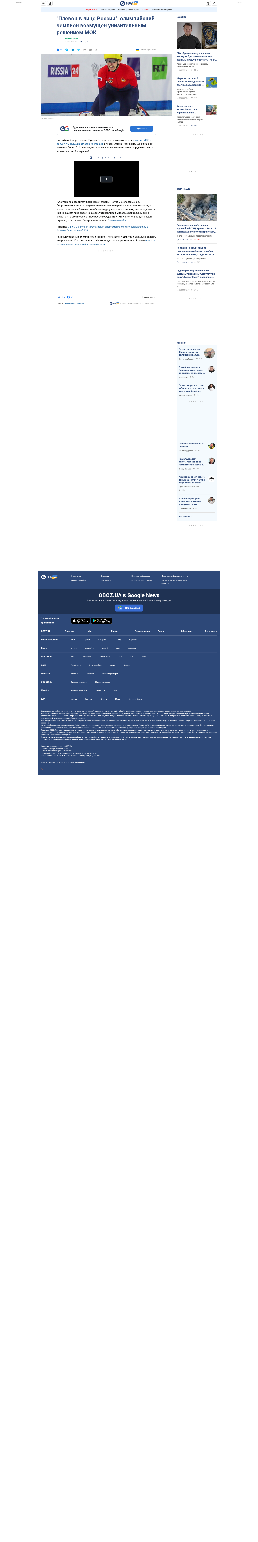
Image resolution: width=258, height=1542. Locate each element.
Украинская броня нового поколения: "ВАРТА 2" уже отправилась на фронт (192, 480)
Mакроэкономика (102, 682)
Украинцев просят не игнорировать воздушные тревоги (192, 65)
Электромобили (95, 665)
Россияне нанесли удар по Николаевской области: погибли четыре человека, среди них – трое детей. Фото (196, 251)
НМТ (144, 657)
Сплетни (88, 699)
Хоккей (105, 648)
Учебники (87, 657)
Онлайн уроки (104, 657)
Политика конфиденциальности (175, 576)
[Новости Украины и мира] (114, 304)
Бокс (118, 648)
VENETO (145, 9)
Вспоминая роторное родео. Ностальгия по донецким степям (190, 501)
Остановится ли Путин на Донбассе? (191, 445)
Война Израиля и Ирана (128, 9)
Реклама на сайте (78, 580)
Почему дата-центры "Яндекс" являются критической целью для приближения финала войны (189, 352)
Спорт (124, 303)
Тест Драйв (75, 665)
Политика (69, 631)
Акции (112, 665)
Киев (73, 640)
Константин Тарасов (186, 359)
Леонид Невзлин (185, 469)
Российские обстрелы (162, 9)
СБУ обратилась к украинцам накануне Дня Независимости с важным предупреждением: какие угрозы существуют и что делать (196, 56)
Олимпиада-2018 (71, 38)
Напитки (90, 674)
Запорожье (103, 640)
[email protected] (72, 755)
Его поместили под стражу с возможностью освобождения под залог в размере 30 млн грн (196, 283)
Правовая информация (140, 576)
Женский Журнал (135, 699)
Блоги (161, 631)
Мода (117, 699)
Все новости (211, 631)
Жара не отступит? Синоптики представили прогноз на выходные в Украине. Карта (190, 82)
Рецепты (74, 674)
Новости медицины (79, 691)
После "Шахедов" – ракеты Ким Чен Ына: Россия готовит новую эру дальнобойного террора (192, 462)
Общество (186, 631)
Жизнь (114, 631)
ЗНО (132, 657)
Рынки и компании (79, 682)
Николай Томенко (185, 395)
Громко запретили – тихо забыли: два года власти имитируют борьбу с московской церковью (191, 388)
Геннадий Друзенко (186, 451)
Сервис (127, 665)
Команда (105, 576)
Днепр (118, 640)
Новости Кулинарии (110, 674)
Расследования (142, 631)
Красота (104, 699)
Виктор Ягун (183, 377)
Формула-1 (132, 648)
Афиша (74, 699)
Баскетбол (89, 648)
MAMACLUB (100, 691)
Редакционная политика (74, 303)
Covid (115, 691)
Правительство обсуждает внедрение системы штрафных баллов (190, 119)
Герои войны (92, 9)
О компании (76, 576)
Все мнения (184, 516)
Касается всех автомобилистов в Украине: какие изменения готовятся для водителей (189, 109)
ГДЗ (72, 657)
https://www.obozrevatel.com (130, 711)
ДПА (120, 657)
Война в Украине (108, 9)
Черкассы (133, 640)
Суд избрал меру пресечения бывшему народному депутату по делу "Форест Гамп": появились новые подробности (196, 274)
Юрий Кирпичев (185, 508)
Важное (182, 17)
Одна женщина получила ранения (192, 258)
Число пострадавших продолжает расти (194, 236)
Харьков (86, 640)
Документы (106, 580)
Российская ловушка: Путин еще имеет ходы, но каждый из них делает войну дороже (192, 370)
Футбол (74, 648)
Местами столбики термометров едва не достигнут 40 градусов (186, 91)
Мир (90, 631)
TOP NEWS (183, 189)
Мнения (181, 342)
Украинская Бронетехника (189, 487)
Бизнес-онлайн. (117, 220)
